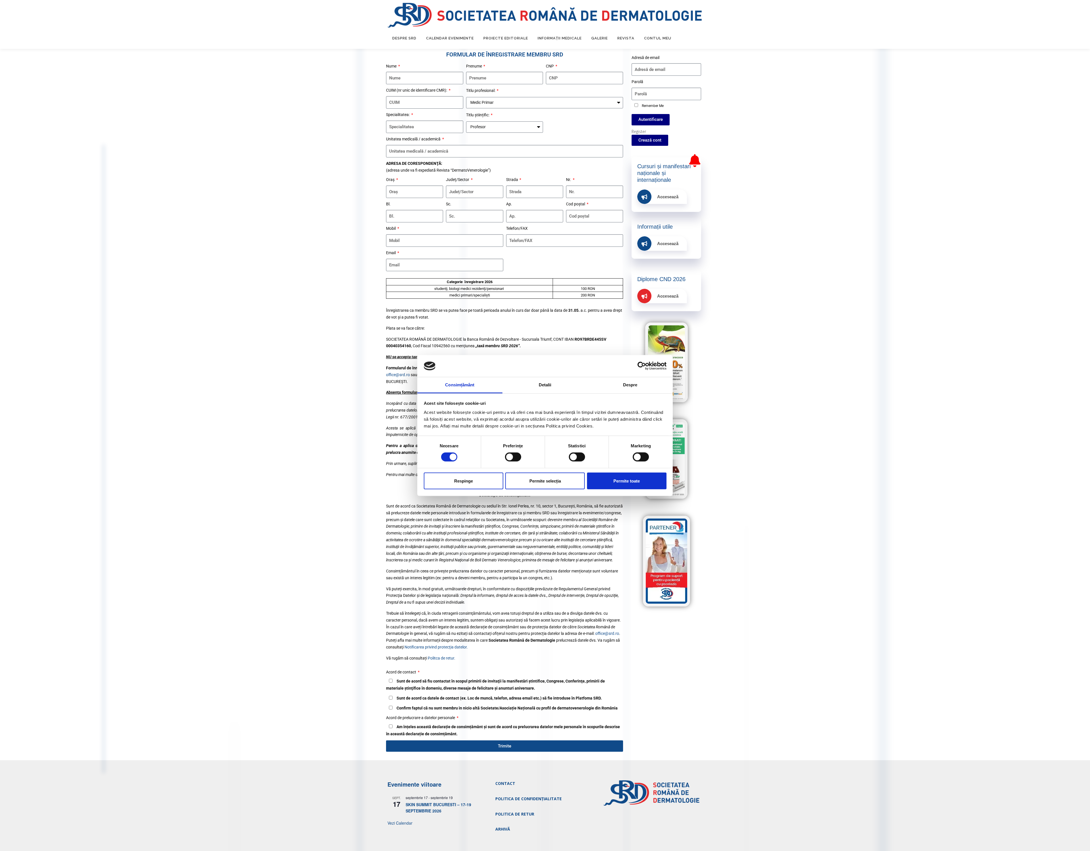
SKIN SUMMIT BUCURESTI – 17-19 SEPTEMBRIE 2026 (438, 808)
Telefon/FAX (517, 228)
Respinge (463, 480)
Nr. (569, 179)
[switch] (513, 457)
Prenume (474, 66)
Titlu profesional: (481, 90)
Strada (512, 179)
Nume (391, 66)
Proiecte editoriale (505, 38)
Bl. (388, 204)
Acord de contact (401, 672)
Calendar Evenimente (450, 38)
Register (639, 131)
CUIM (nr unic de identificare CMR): (417, 90)
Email (391, 252)
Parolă (637, 81)
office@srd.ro (398, 374)
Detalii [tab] (545, 384)
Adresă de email (645, 57)
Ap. (509, 204)
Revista (625, 38)
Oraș (390, 179)
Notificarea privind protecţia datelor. (436, 647)
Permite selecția (545, 480)
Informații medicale (560, 38)
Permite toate (626, 480)
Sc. (448, 204)
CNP (550, 66)
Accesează (667, 196)
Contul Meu (657, 38)
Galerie (599, 38)
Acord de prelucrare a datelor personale (421, 717)
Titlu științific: (478, 115)
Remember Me (652, 106)
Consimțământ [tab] (459, 384)
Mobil (391, 228)
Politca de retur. (441, 658)
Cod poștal (576, 204)
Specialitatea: (398, 114)
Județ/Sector (458, 179)
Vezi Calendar (399, 823)
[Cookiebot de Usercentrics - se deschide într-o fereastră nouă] (641, 366)
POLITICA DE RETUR (514, 814)
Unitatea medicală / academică (413, 139)
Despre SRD (404, 38)
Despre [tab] (630, 384)
